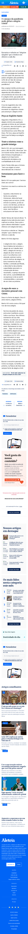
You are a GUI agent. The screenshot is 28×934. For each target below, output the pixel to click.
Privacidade (14, 929)
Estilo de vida (14, 875)
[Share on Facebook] (14, 66)
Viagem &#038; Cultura (14, 879)
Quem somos (14, 918)
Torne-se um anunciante (14, 923)
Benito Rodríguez (20, 26)
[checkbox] (3, 428)
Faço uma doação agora (11, 480)
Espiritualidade (5, 12)
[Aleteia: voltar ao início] (14, 2)
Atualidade (14, 873)
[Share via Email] (23, 66)
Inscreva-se (14, 890)
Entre (20, 506)
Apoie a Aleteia (14, 915)
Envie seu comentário (14, 512)
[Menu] (5, 3)
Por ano (14, 901)
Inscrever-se (7, 433)
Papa (4, 778)
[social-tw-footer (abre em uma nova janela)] (15, 907)
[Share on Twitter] (20, 66)
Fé (3, 692)
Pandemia (5, 394)
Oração (22, 7)
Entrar (18, 864)
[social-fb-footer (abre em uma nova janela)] (12, 907)
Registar (5, 7)
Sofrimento (13, 394)
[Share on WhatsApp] (25, 66)
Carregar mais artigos (14, 569)
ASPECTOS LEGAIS (14, 920)
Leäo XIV (5, 723)
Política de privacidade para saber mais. (13, 429)
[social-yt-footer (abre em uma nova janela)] (9, 907)
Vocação (5, 751)
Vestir (14, 892)
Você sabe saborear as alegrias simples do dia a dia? (14, 373)
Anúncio (14, 895)
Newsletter (14, 886)
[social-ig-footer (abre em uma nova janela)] (18, 907)
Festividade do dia (11, 637)
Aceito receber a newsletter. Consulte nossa (14, 429)
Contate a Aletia (14, 926)
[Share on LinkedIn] (17, 66)
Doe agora (13, 7)
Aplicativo (14, 888)
